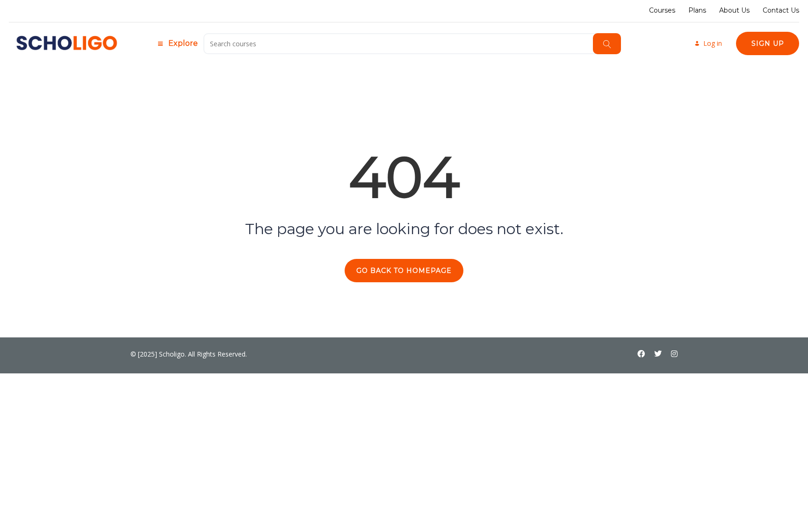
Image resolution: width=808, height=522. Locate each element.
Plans (697, 10)
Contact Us (781, 10)
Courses (662, 10)
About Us (734, 10)
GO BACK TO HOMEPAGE (404, 270)
